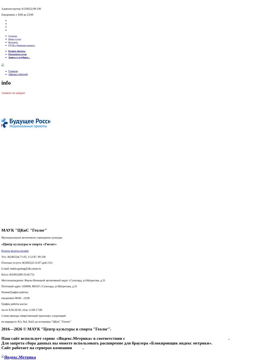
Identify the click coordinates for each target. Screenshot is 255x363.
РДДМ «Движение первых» (21, 45)
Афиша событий (18, 74)
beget (78, 347)
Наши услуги (14, 39)
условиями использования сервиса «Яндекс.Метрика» (177, 338)
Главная (13, 71)
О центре (12, 36)
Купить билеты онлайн (15, 250)
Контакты (13, 42)
